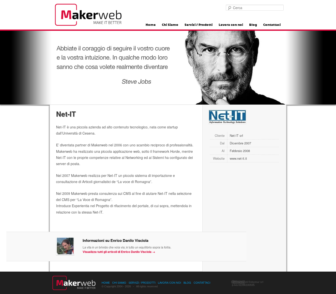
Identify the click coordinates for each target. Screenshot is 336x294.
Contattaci (272, 25)
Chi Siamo (170, 25)
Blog (253, 25)
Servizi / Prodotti (198, 25)
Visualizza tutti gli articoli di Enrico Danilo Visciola (119, 251)
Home (151, 25)
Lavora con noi (231, 25)
